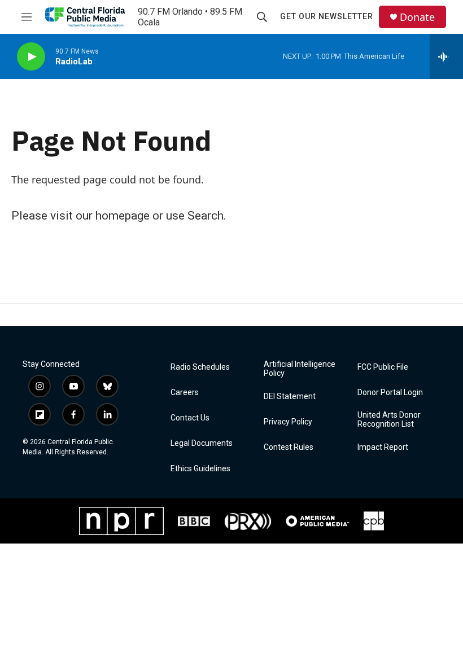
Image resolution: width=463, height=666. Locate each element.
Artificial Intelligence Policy (299, 369)
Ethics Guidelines (200, 469)
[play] (31, 56)
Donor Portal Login (390, 392)
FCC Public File (382, 367)
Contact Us (190, 418)
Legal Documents (202, 443)
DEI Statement (290, 396)
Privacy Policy (288, 422)
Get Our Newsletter (326, 16)
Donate (417, 17)
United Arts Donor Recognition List (389, 419)
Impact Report (382, 447)
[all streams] (446, 56)
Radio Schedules (200, 367)
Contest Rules (288, 447)
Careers (185, 392)
